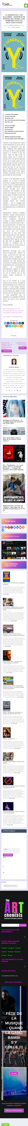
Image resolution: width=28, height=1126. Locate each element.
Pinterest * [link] (11, 951)
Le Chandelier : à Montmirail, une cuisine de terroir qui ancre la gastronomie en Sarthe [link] (13, 608)
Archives (3, 882)
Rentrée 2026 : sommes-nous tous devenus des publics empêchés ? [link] (14, 786)
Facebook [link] (4, 948)
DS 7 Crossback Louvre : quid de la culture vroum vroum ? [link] (12, 439)
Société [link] (18, 27)
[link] (26, 6)
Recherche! (8, 855)
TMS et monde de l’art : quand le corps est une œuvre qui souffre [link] (14, 812)
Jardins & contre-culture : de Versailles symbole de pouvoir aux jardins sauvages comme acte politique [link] (13, 687)
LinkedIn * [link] (4, 951)
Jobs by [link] (4, 865)
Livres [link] (13, 27)
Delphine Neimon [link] (14, 25)
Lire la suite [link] (6, 594)
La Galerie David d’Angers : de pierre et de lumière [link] (13, 762)
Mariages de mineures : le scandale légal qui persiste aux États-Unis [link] (13, 421)
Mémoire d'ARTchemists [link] (14, 1110)
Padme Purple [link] (9, 1051)
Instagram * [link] (12, 948)
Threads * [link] (4, 955)
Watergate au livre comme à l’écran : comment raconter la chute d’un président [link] (14, 634)
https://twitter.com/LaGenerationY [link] (12, 316)
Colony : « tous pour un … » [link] (10, 738)
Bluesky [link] (10, 955)
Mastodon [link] (17, 951)
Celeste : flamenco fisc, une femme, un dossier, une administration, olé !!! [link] (13, 713)
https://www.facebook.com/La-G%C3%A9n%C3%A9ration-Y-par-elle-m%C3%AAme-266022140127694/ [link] (13, 310)
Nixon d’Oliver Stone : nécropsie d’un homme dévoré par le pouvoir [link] (12, 662)
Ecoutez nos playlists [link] (12, 536)
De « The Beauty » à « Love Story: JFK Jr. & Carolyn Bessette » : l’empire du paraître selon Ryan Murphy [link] (13, 467)
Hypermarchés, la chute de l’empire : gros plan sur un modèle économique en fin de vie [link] (14, 508)
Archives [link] (21, 1051)
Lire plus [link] (14, 1073)
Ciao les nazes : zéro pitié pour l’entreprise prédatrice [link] (14, 583)
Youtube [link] (18, 948)
